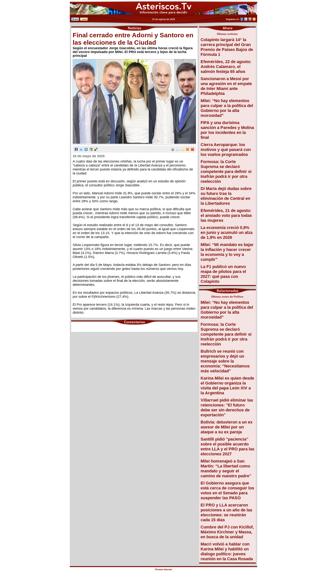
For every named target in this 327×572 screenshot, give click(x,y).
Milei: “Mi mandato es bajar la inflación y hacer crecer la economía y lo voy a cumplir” (227, 252)
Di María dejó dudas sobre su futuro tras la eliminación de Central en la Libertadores (226, 196)
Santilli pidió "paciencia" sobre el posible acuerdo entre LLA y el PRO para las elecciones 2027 (227, 446)
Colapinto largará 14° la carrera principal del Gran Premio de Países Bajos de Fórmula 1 (227, 47)
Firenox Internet (163, 569)
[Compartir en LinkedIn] (86, 149)
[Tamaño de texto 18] (192, 149)
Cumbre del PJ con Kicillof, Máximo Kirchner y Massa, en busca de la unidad (227, 532)
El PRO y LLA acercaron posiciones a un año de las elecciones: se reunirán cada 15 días (226, 512)
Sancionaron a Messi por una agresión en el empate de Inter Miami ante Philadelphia (226, 86)
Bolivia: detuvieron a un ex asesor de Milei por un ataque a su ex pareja (226, 427)
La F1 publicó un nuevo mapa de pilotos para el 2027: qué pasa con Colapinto (223, 274)
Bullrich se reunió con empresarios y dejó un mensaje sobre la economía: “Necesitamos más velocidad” (225, 361)
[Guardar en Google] (91, 149)
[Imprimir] (173, 149)
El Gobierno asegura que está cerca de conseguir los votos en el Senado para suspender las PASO (227, 490)
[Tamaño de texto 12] (178, 149)
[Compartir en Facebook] (76, 149)
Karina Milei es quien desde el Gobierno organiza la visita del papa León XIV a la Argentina (227, 385)
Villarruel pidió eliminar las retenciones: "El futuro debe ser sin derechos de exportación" (227, 407)
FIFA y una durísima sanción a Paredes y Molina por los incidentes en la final (227, 130)
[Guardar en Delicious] (96, 149)
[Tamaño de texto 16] (187, 149)
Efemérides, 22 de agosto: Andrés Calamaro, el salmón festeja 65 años (226, 66)
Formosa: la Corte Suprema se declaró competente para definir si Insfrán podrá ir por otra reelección (226, 171)
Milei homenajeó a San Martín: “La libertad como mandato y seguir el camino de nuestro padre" (226, 468)
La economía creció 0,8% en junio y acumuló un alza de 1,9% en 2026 (226, 232)
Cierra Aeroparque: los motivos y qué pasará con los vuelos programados (226, 149)
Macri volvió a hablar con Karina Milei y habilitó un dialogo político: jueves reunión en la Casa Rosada (227, 551)
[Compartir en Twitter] (81, 149)
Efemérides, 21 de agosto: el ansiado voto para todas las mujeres (226, 215)
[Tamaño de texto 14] (183, 149)
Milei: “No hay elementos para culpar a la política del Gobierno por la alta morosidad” (227, 108)
